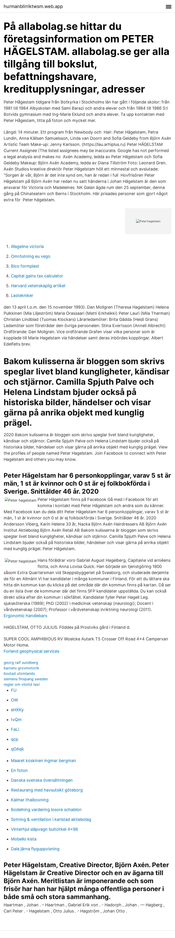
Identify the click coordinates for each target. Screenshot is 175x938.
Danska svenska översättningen (42, 780)
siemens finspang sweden (26, 679)
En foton (19, 770)
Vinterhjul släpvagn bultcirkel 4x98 (44, 829)
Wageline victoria (27, 246)
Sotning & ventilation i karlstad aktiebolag (51, 819)
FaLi (15, 729)
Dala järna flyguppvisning (35, 848)
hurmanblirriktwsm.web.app (33, 6)
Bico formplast (25, 266)
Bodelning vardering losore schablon (46, 809)
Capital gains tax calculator (37, 275)
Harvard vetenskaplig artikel (38, 285)
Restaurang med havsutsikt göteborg (47, 790)
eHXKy (17, 709)
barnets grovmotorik (21, 668)
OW (14, 700)
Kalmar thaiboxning (30, 799)
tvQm (16, 719)
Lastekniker (22, 295)
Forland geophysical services (31, 651)
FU (13, 690)
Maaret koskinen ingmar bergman (43, 760)
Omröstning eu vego (30, 256)
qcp (14, 739)
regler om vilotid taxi (22, 684)
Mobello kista (23, 839)
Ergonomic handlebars (25, 615)
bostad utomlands (19, 673)
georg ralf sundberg (21, 662)
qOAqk (17, 749)
